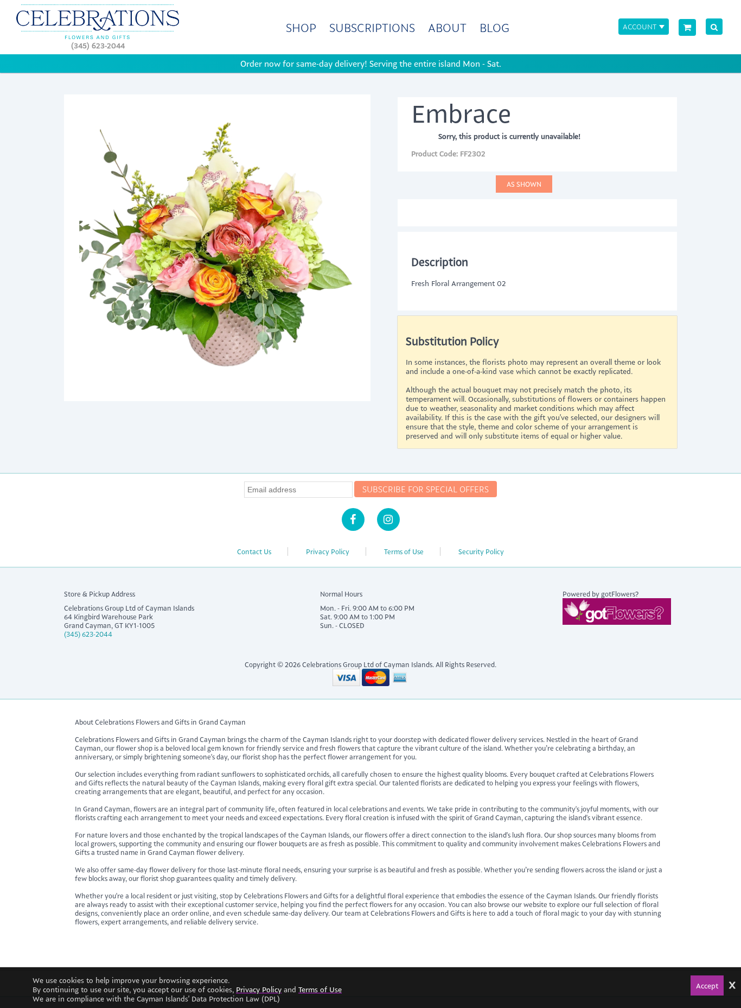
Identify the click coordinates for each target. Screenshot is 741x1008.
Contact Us (254, 551)
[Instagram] (388, 519)
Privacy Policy (327, 551)
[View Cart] (687, 27)
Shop (301, 27)
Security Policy (481, 551)
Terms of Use (404, 551)
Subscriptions (372, 27)
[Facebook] (353, 519)
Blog (494, 27)
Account (639, 26)
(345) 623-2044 (98, 45)
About (447, 27)
